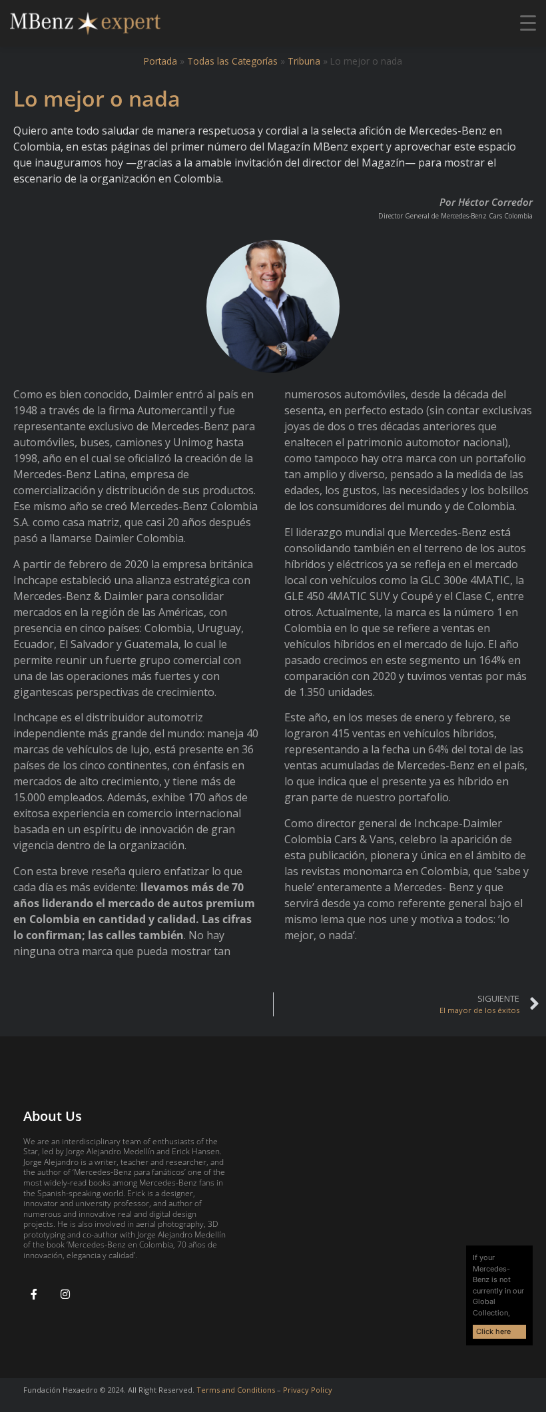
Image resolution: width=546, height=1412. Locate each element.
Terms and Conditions (235, 1390)
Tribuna (304, 61)
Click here (493, 1331)
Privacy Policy (307, 1390)
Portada (160, 61)
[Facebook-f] (34, 1294)
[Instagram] (65, 1294)
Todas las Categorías (232, 61)
